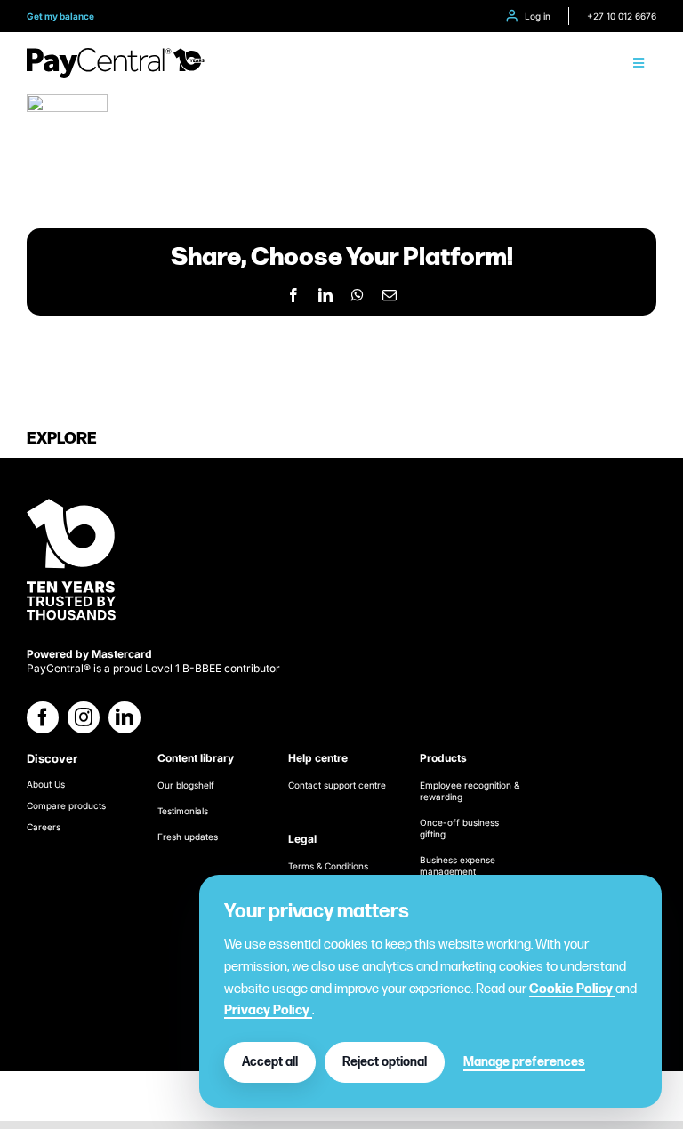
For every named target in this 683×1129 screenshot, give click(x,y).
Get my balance (60, 16)
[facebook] (43, 717)
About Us (46, 784)
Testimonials (182, 810)
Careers (43, 826)
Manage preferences (524, 1061)
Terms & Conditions (328, 866)
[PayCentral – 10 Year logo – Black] (116, 54)
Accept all (270, 1061)
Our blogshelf (185, 785)
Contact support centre (337, 785)
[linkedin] (124, 717)
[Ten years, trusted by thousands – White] (71, 500)
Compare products (66, 805)
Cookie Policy (572, 989)
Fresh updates (187, 836)
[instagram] (84, 717)
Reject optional (384, 1061)
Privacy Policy (268, 1010)
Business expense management (457, 865)
